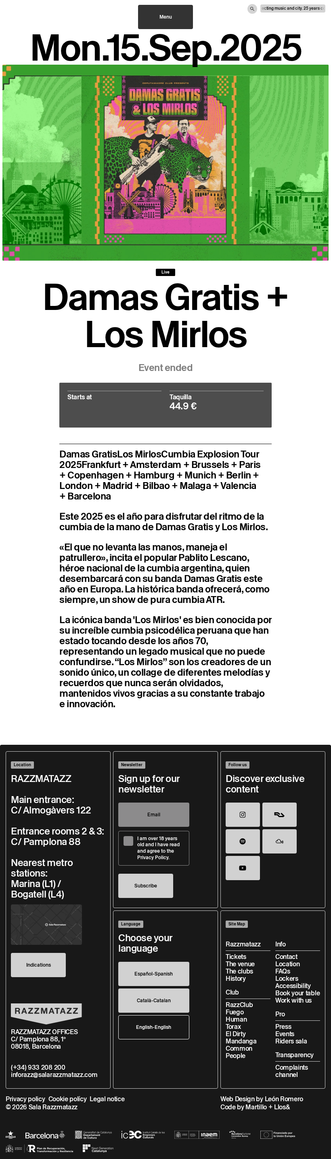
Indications (38, 964)
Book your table (297, 993)
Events (284, 1034)
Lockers (286, 978)
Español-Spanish (153, 973)
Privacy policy (25, 1099)
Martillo (255, 1107)
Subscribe (145, 885)
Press (283, 1026)
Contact (286, 956)
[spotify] (243, 841)
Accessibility (293, 985)
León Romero (284, 1099)
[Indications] (46, 924)
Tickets (236, 956)
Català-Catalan (154, 1000)
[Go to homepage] (46, 1013)
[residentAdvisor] (279, 815)
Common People (239, 1052)
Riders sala (291, 1041)
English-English (153, 1027)
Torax (233, 1026)
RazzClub (239, 1004)
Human (236, 1019)
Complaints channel (291, 1071)
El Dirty (235, 1034)
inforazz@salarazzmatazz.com (54, 1074)
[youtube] (243, 868)
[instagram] (243, 815)
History (236, 978)
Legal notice (107, 1099)
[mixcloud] (279, 841)
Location (287, 964)
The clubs (239, 971)
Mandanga (241, 1041)
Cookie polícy (67, 1099)
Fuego (234, 1012)
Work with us (293, 1000)
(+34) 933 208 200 (38, 1067)
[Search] (252, 9)
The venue (240, 964)
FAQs (282, 971)
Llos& (282, 1107)
